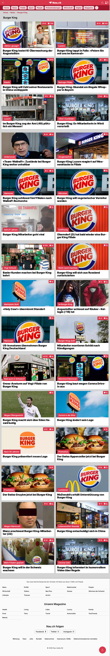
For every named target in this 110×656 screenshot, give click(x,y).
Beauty (4, 617)
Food (4, 613)
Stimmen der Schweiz (97, 591)
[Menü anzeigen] (106, 2)
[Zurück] (3, 2)
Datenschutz (49, 639)
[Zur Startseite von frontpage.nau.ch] (55, 3)
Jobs (31, 639)
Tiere (26, 613)
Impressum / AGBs (64, 639)
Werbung (16, 639)
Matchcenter (71, 587)
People (91, 587)
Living (26, 609)
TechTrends (93, 613)
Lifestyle (5, 595)
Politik (26, 587)
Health (4, 609)
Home (5, 12)
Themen (27, 595)
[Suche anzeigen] (102, 2)
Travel (48, 613)
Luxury (69, 609)
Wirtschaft (6, 591)
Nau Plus (49, 591)
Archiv (48, 595)
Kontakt (39, 639)
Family (91, 609)
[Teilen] (102, 650)
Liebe (48, 609)
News (12, 12)
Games (69, 591)
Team (24, 639)
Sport (48, 587)
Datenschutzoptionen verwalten (85, 639)
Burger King (22, 12)
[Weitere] (96, 7)
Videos (26, 591)
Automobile (71, 613)
